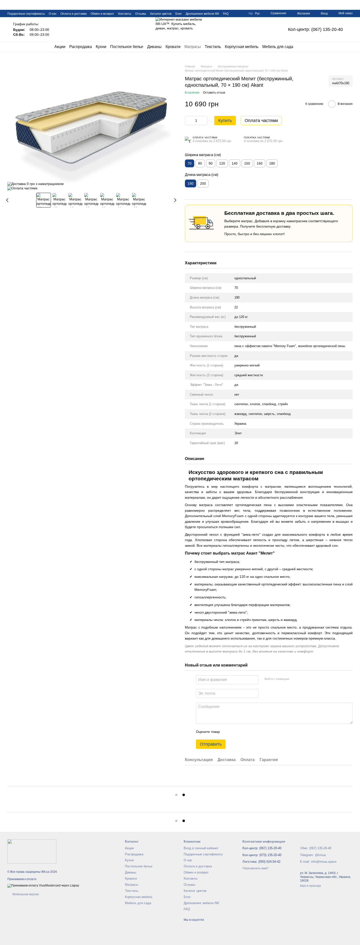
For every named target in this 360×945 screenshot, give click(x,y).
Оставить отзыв (214, 92)
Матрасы (192, 47)
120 (222, 163)
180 (272, 163)
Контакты (124, 13)
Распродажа (80, 47)
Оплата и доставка (73, 13)
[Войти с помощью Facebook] (295, 679)
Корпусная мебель (241, 47)
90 (211, 163)
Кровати (173, 47)
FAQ (225, 13)
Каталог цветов (160, 13)
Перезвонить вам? (255, 868)
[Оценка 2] (236, 732)
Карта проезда (310, 885)
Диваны (154, 47)
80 (200, 163)
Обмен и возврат (102, 13)
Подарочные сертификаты (26, 13)
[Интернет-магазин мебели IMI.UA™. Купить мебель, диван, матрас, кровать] (31, 851)
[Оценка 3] (244, 732)
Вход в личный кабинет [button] (201, 848)
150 (247, 163)
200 (203, 183)
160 (260, 163)
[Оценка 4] (251, 732)
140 (235, 163)
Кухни (101, 47)
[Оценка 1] (228, 732)
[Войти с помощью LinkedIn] (310, 679)
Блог (178, 13)
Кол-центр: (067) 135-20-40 (315, 29)
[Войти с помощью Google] (302, 679)
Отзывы (140, 13)
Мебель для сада (277, 47)
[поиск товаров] (302, 47)
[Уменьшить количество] (188, 120)
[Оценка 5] (259, 732)
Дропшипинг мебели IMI (202, 13)
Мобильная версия (25, 894)
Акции (59, 47)
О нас (53, 13)
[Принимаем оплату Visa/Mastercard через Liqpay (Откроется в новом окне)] (43, 885)
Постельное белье (126, 47)
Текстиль (213, 47)
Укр (250, 13)
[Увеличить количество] (203, 120)
